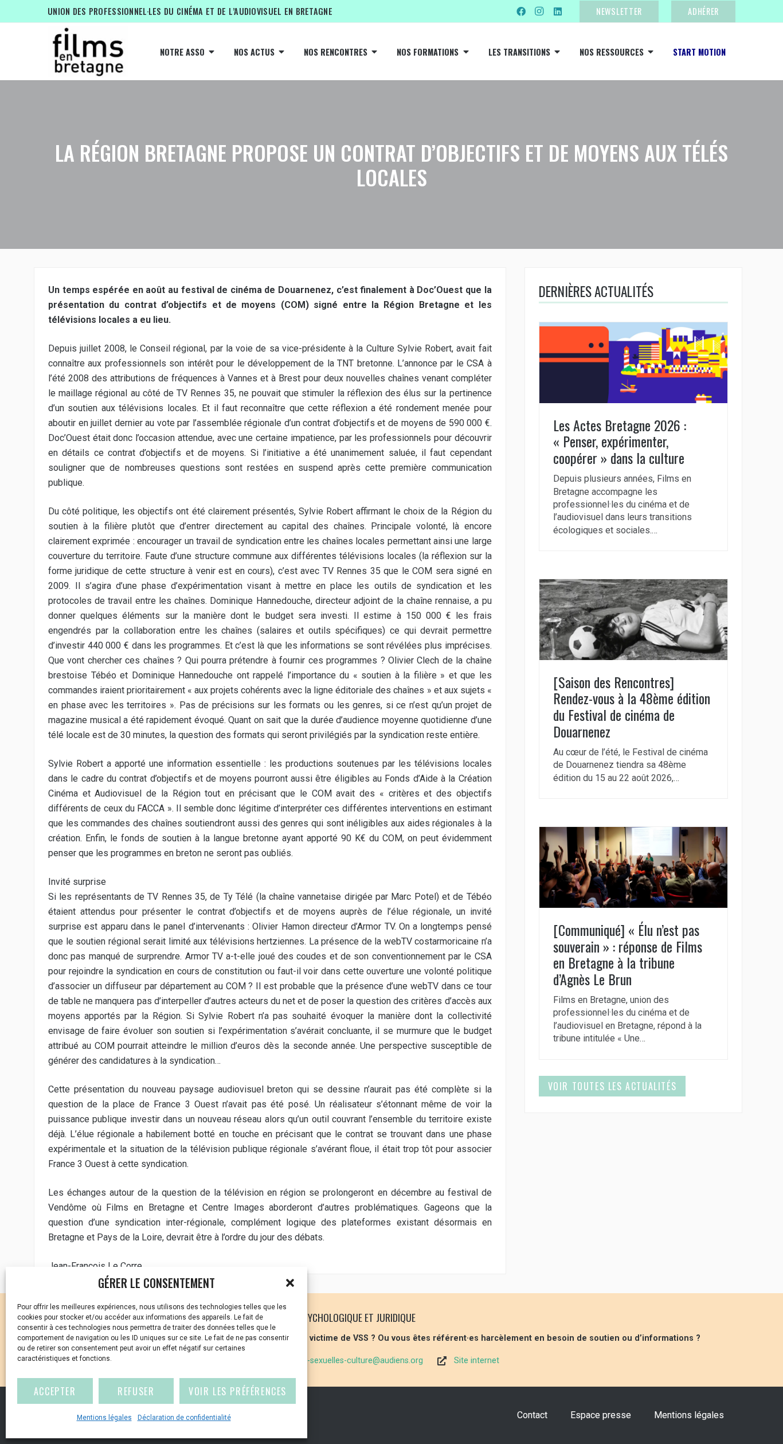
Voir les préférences (238, 1391)
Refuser (136, 1391)
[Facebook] (521, 11)
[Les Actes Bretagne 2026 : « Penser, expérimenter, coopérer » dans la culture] (633, 436)
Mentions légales (104, 1418)
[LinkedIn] (558, 11)
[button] (290, 1283)
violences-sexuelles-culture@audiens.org (347, 1360)
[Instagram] (539, 11)
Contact (532, 1415)
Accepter (55, 1391)
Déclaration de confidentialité (184, 1418)
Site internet (476, 1360)
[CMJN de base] (88, 51)
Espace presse (600, 1415)
